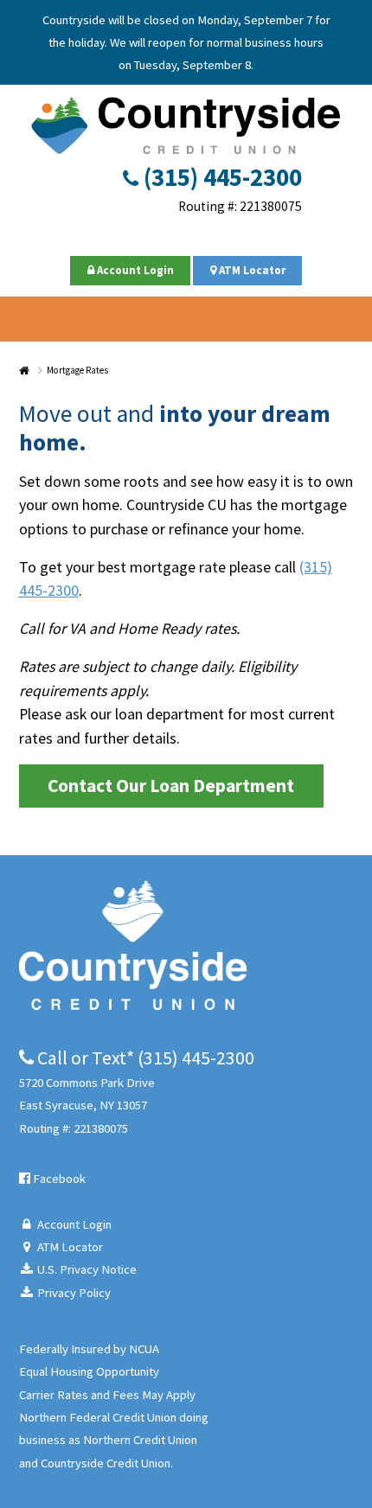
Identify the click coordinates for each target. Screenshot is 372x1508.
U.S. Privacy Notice (86, 1269)
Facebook (58, 1178)
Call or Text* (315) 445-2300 (144, 1057)
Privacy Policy (73, 1292)
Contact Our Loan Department (171, 785)
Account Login (134, 270)
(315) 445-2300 (220, 177)
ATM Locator (250, 270)
